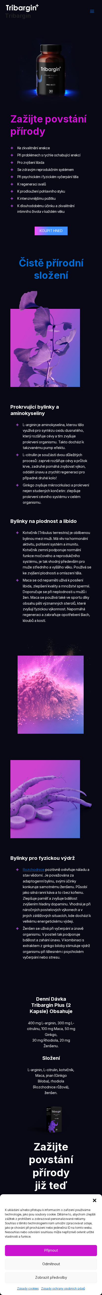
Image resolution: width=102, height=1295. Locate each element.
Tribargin (18, 15)
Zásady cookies (28, 1288)
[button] (94, 1200)
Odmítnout (51, 1264)
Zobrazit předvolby (51, 1277)
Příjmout (51, 1250)
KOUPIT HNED (51, 231)
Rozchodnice (34, 869)
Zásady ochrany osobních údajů (63, 1288)
